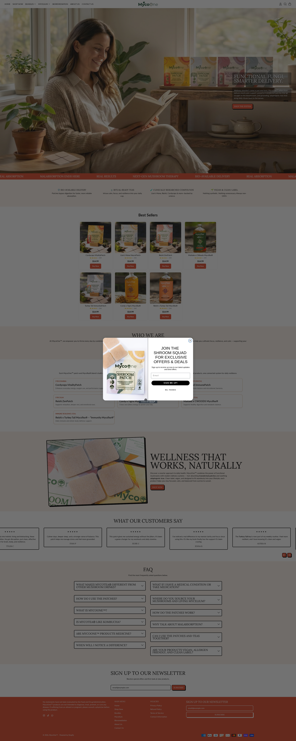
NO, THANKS (170, 390)
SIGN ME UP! (171, 383)
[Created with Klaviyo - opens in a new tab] (148, 401)
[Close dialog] (190, 340)
